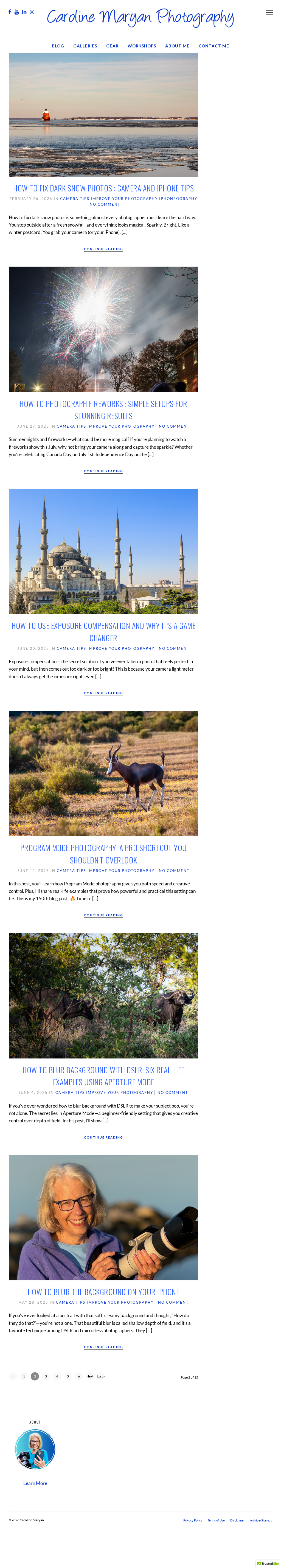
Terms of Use (216, 1520)
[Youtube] (17, 12)
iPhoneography (178, 198)
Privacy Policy (192, 1520)
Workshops (142, 45)
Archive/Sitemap (261, 1520)
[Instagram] (32, 12)
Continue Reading (103, 249)
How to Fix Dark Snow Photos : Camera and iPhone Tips (103, 188)
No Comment (105, 204)
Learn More (35, 1483)
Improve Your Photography (124, 198)
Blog (58, 45)
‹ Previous (13, 1377)
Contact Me (214, 45)
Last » (101, 1376)
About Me (177, 45)
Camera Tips (74, 198)
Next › (89, 1377)
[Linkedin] (24, 12)
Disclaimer (237, 1520)
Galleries (85, 45)
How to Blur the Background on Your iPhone (103, 1291)
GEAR (112, 45)
